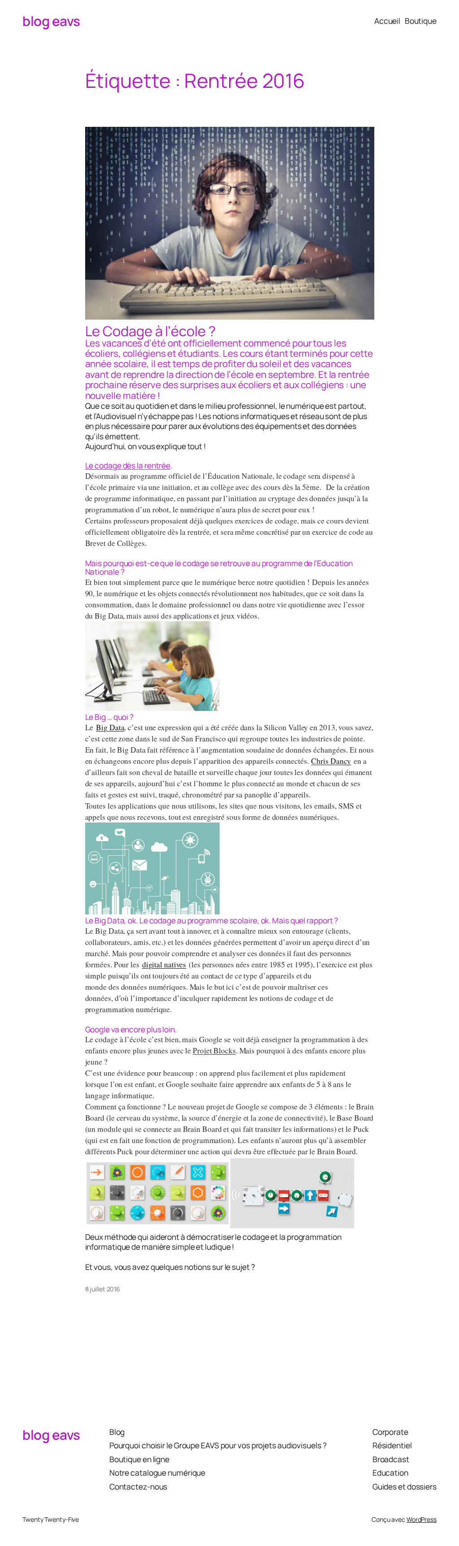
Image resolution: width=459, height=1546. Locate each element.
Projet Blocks (214, 1050)
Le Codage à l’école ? (150, 331)
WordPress (422, 1519)
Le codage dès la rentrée (128, 465)
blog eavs (51, 21)
